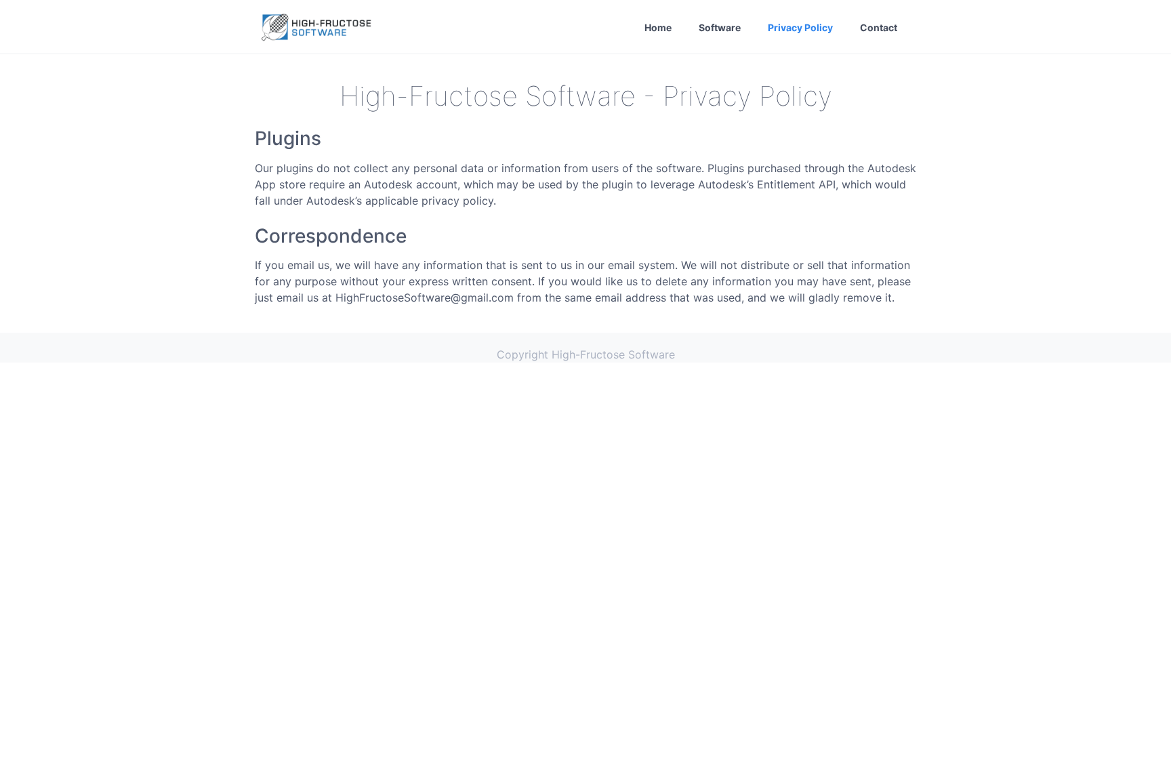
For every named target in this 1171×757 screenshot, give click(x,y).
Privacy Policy (800, 27)
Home (658, 27)
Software (720, 27)
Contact (878, 27)
